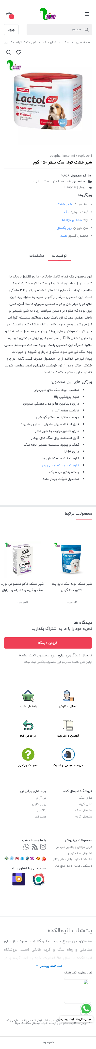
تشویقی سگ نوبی (80, 853)
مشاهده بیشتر (51, 966)
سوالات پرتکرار (27, 765)
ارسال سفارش (68, 706)
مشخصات (36, 256)
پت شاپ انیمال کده (42, 1020)
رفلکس (41, 810)
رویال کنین (39, 804)
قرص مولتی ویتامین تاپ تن (74, 847)
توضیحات (59, 256)
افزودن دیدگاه (48, 643)
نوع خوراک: (81, 204)
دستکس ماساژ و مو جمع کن (73, 865)
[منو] (87, 14)
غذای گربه (85, 804)
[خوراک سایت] (35, 847)
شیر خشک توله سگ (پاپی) (18, 42)
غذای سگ (49, 42)
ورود (11, 29)
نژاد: (86, 220)
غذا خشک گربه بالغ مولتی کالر (72, 859)
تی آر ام (41, 797)
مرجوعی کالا (28, 735)
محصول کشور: (78, 235)
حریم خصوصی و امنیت (68, 765)
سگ (66, 42)
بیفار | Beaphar (74, 187)
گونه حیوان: (80, 212)
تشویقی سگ (83, 810)
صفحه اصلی (83, 42)
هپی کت (40, 816)
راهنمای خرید (28, 706)
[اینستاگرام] (43, 847)
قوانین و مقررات (68, 735)
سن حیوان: (81, 228)
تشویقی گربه (83, 816)
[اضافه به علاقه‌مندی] (19, 52)
